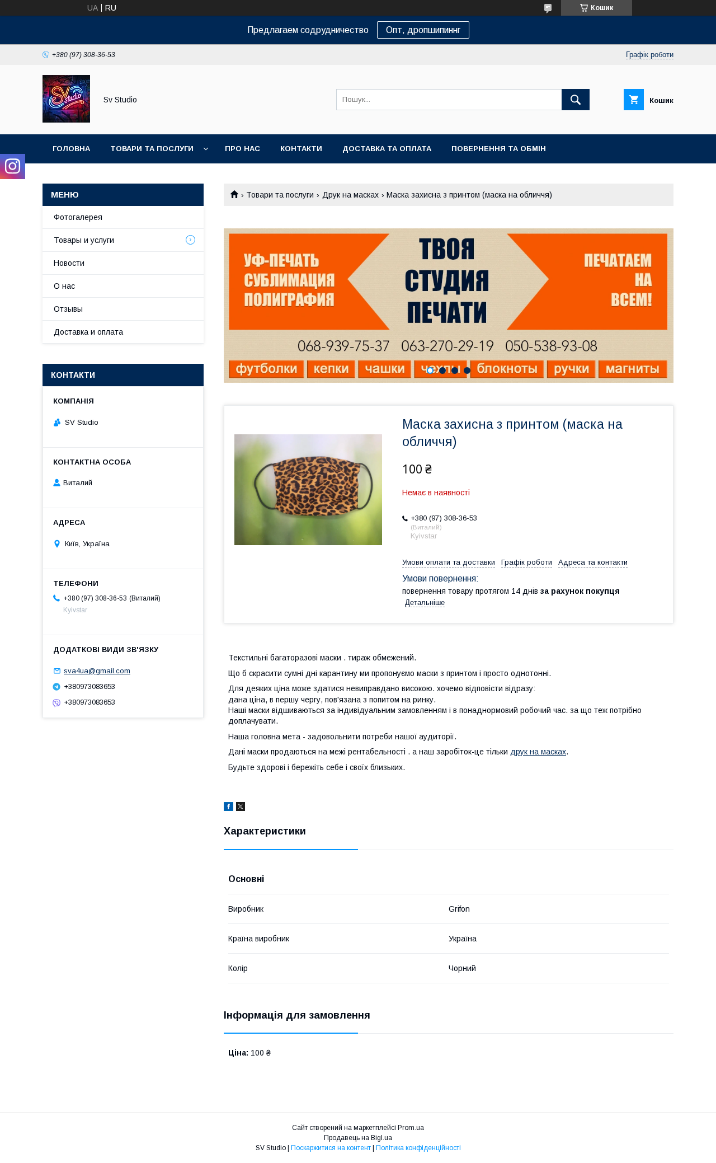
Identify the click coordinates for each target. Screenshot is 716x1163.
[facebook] (228, 808)
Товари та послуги (152, 148)
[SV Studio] (66, 119)
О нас (64, 286)
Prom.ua (411, 1128)
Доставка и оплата (88, 331)
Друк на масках (350, 194)
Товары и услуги (84, 240)
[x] (240, 808)
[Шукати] (576, 99)
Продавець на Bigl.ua (358, 1138)
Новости (69, 263)
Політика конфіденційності (418, 1148)
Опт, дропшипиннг (423, 30)
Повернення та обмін (498, 148)
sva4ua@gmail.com (97, 671)
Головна (71, 148)
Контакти (301, 148)
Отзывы (68, 308)
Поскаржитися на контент (331, 1148)
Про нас (242, 148)
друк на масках (538, 751)
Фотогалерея (78, 217)
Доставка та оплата (386, 148)
